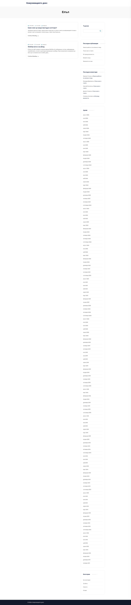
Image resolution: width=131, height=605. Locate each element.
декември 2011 (86, 559)
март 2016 (85, 392)
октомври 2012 (86, 526)
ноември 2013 (86, 482)
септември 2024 (87, 165)
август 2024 (86, 168)
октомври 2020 (87, 312)
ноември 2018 (86, 379)
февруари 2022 (87, 258)
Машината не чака (87, 61)
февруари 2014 (87, 472)
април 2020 (86, 332)
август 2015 (86, 416)
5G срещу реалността (88, 54)
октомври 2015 (86, 409)
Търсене (86, 26)
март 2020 (85, 335)
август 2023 (86, 208)
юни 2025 (85, 148)
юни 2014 (85, 459)
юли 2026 (85, 118)
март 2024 (85, 185)
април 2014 (86, 466)
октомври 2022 (87, 238)
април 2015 (86, 429)
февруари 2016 (87, 396)
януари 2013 (86, 516)
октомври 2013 (86, 486)
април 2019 (86, 362)
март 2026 (85, 131)
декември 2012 (87, 519)
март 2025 (85, 151)
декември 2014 (87, 442)
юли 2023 (85, 212)
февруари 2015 (87, 436)
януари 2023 (86, 232)
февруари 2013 (87, 513)
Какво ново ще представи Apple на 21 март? (42, 28)
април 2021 (86, 292)
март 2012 (85, 549)
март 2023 (85, 225)
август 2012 (86, 533)
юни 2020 (85, 325)
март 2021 (85, 295)
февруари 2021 (87, 299)
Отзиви (85, 590)
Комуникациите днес (36, 3)
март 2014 (85, 469)
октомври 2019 (86, 349)
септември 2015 (87, 412)
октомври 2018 (86, 382)
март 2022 (85, 255)
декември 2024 (87, 161)
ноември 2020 (86, 309)
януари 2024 (86, 191)
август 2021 (86, 278)
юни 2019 (85, 355)
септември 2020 (87, 315)
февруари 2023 (87, 228)
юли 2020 (85, 322)
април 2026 (86, 128)
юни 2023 (85, 215)
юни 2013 (85, 499)
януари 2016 (86, 399)
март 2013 (85, 509)
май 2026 (85, 125)
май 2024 (85, 178)
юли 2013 (85, 496)
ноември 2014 (86, 446)
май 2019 (85, 359)
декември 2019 (87, 342)
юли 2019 (85, 352)
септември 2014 (87, 452)
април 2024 (86, 181)
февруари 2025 (87, 155)
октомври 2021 (86, 272)
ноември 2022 (86, 235)
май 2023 (85, 218)
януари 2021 (86, 302)
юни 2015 (85, 422)
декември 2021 (87, 265)
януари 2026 (86, 135)
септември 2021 (87, 275)
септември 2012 (87, 529)
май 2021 (85, 288)
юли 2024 (85, 171)
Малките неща (86, 57)
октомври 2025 (87, 138)
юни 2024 (85, 175)
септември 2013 (87, 489)
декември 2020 (87, 305)
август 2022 (86, 245)
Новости (45, 25)
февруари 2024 (87, 188)
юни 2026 (85, 121)
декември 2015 (87, 402)
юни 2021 (85, 285)
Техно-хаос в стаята (88, 51)
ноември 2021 (86, 268)
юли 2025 (85, 145)
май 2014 (85, 462)
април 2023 (86, 222)
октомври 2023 (87, 202)
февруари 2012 (87, 553)
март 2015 (85, 432)
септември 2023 (87, 205)
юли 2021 (85, 282)
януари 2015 (86, 439)
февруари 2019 (87, 369)
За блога (85, 583)
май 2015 (85, 426)
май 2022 (85, 252)
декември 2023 (87, 195)
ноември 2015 (86, 406)
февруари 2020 (87, 339)
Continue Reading (32, 35)
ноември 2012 (86, 523)
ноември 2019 (86, 345)
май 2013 (85, 503)
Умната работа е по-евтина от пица (92, 47)
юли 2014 (85, 456)
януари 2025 (86, 158)
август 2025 (86, 141)
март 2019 (85, 365)
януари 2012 (86, 556)
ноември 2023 (86, 198)
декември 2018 (87, 375)
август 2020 (86, 319)
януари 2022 (86, 262)
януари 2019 (86, 372)
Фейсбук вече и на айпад (36, 47)
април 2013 (86, 506)
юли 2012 (85, 536)
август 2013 (86, 493)
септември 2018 (87, 385)
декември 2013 (87, 479)
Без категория (86, 580)
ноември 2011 (86, 563)
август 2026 (86, 115)
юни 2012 (85, 539)
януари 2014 (86, 476)
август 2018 (86, 389)
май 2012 (85, 543)
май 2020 (85, 329)
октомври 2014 (86, 449)
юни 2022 (85, 248)
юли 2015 (85, 419)
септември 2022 (87, 242)
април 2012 (86, 546)
